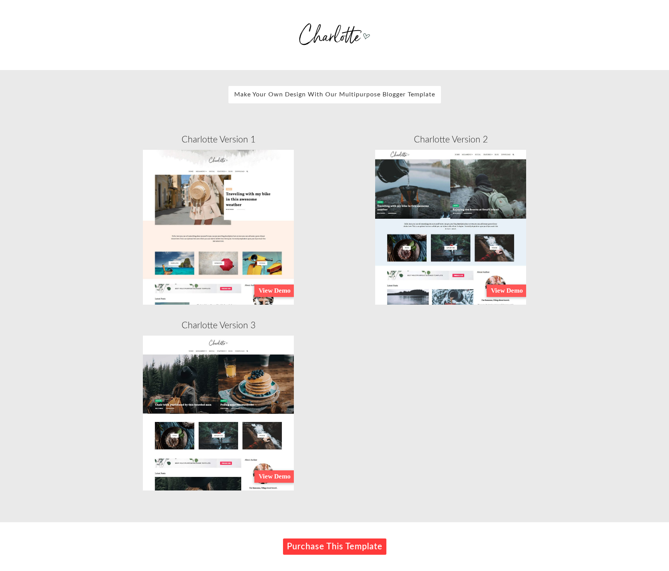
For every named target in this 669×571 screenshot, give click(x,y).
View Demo (275, 290)
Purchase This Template (335, 546)
